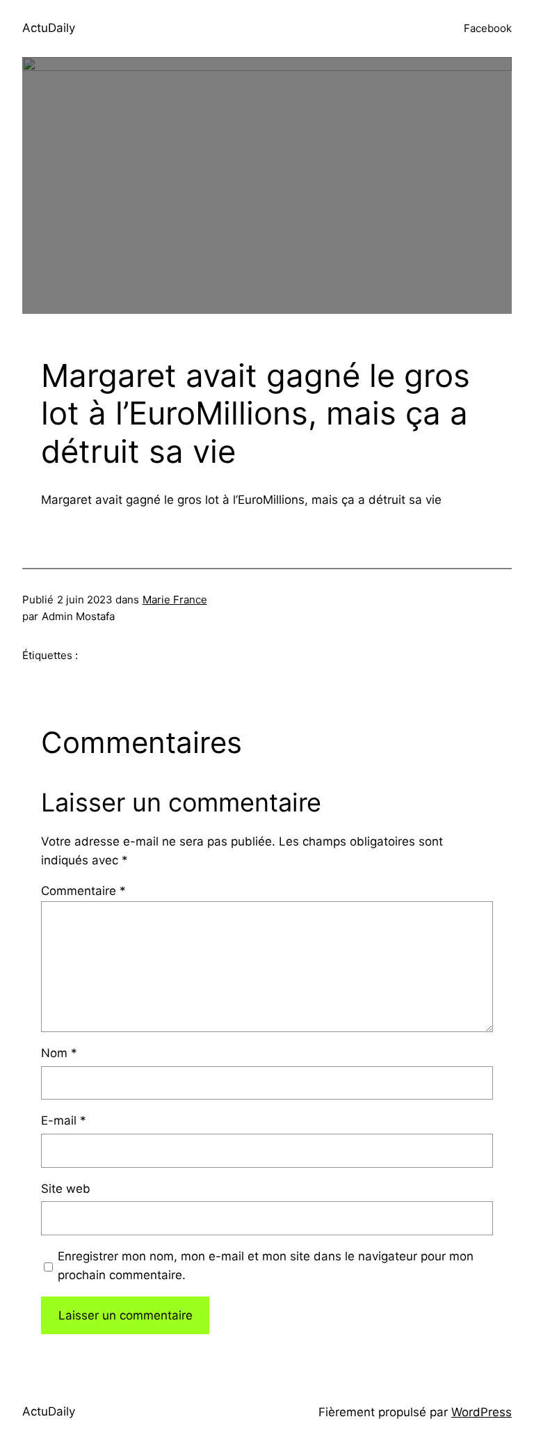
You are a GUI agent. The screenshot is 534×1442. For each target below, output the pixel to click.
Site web (65, 1189)
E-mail (63, 1120)
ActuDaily (48, 28)
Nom (59, 1053)
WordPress (481, 1412)
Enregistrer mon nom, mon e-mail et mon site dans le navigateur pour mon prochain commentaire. (266, 1265)
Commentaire (83, 891)
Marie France (175, 599)
